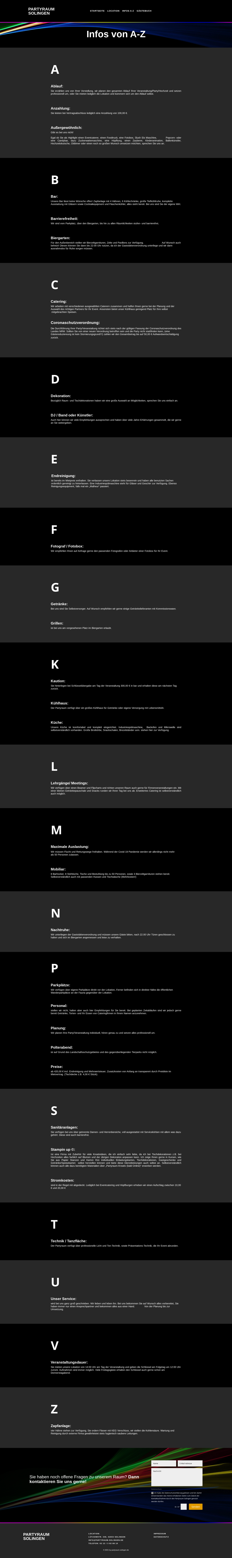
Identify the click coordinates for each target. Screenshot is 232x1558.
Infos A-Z (128, 11)
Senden (196, 1506)
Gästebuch (144, 11)
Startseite (97, 11)
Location (113, 11)
